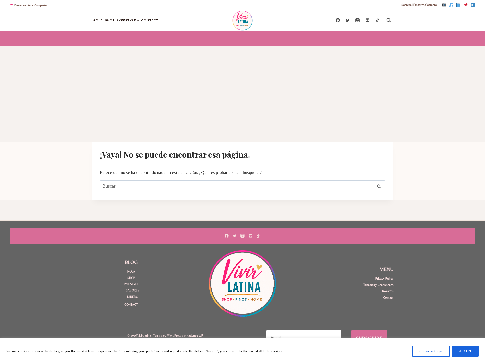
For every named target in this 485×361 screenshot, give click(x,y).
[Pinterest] (465, 5)
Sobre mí (407, 5)
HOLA (98, 20)
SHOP (110, 20)
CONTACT (149, 20)
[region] (242, 349)
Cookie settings (431, 351)
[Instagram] (444, 5)
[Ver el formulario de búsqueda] (388, 20)
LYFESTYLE (131, 284)
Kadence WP (195, 335)
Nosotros (387, 291)
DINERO (132, 297)
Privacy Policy (384, 278)
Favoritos (418, 5)
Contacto (431, 5)
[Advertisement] (242, 84)
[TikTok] (451, 5)
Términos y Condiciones (378, 285)
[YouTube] (472, 5)
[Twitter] (348, 20)
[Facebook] (458, 5)
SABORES (132, 290)
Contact (388, 297)
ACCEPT (465, 351)
